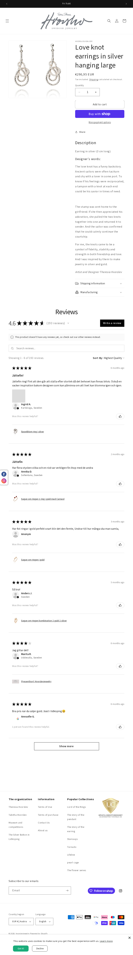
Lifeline (71, 854)
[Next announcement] (126, 4)
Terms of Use (45, 806)
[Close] (129, 937)
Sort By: (98, 358)
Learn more (106, 941)
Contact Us (44, 822)
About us (43, 830)
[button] (7, 21)
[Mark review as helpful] (120, 416)
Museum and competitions (16, 824)
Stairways (72, 839)
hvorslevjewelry (23, 933)
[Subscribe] (67, 890)
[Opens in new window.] (17, 718)
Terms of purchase (48, 814)
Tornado (71, 846)
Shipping (93, 79)
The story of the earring (75, 829)
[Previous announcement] (7, 4)
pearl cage (73, 862)
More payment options (100, 122)
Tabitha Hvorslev (18, 814)
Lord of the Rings (76, 806)
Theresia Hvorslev (18, 806)
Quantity (79, 85)
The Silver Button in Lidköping (19, 837)
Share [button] (82, 131)
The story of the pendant (75, 817)
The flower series (76, 870)
